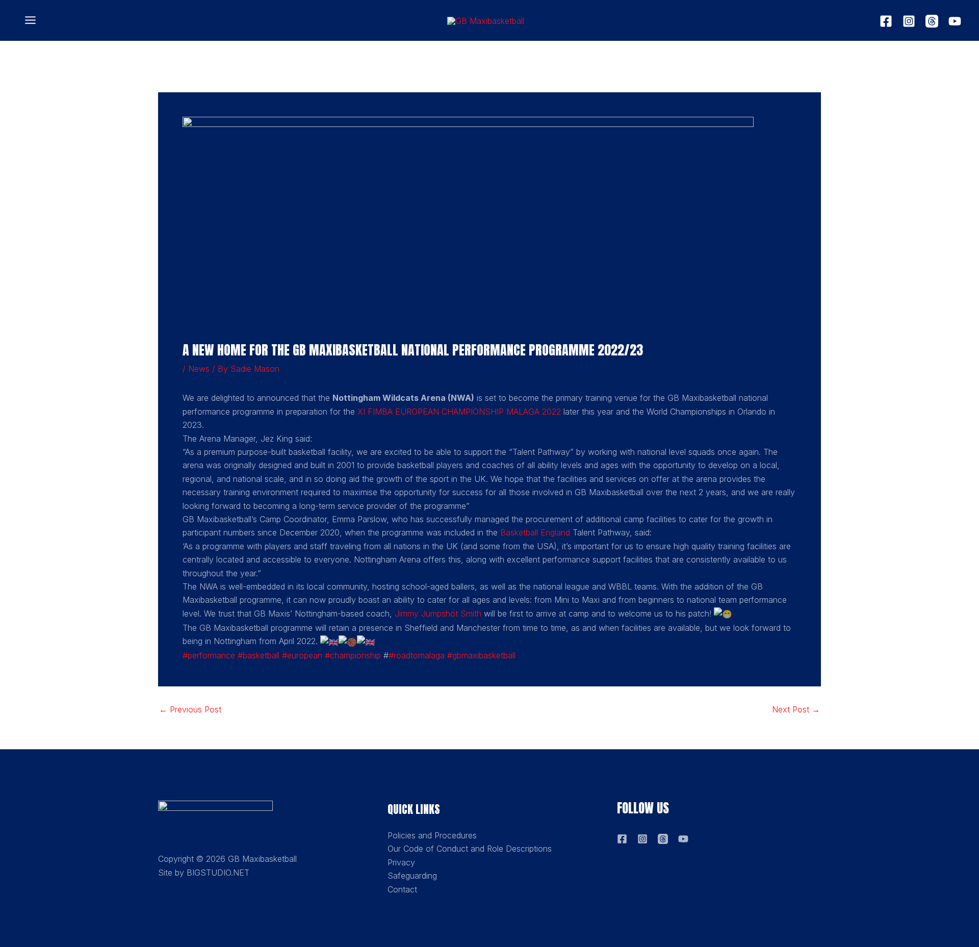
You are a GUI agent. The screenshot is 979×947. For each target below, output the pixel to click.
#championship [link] (353, 655)
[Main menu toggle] (30, 20)
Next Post (796, 709)
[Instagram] (909, 21)
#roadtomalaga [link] (417, 655)
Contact (402, 889)
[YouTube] (954, 21)
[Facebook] (886, 21)
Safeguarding (412, 876)
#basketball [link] (258, 655)
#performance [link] (209, 655)
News (199, 369)
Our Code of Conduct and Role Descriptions (470, 848)
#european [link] (302, 655)
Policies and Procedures (432, 835)
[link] (459, 411)
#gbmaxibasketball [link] (481, 655)
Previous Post (190, 709)
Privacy (401, 862)
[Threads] (931, 21)
